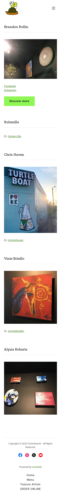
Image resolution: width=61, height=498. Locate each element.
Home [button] (30, 475)
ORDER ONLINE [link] (30, 489)
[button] (53, 8)
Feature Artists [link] (30, 484)
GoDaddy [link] (37, 467)
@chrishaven (15, 240)
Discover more (19, 101)
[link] (14, 8)
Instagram (10, 90)
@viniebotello (16, 331)
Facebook (10, 86)
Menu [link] (30, 479)
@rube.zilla (14, 136)
